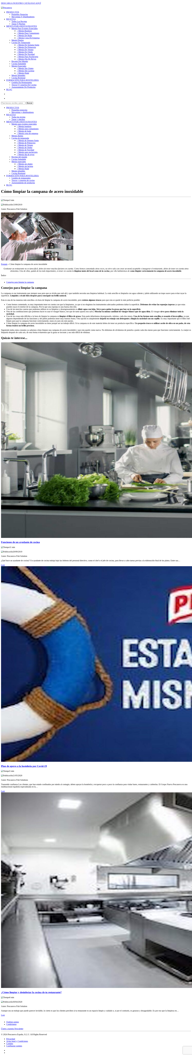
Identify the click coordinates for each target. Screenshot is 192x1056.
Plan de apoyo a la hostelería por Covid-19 (24, 766)
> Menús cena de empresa (28, 38)
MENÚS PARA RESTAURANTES (21, 26)
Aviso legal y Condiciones (17, 1041)
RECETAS (11, 19)
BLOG (9, 89)
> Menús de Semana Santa (28, 45)
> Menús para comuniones (28, 33)
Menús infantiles (18, 75)
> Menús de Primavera (26, 47)
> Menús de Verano (25, 49)
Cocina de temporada (20, 42)
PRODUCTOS (12, 12)
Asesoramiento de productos (23, 87)
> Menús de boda (24, 35)
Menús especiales (18, 66)
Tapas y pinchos (18, 24)
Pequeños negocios (19, 14)
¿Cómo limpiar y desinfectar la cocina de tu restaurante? (31, 992)
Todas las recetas (19, 21)
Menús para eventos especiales (24, 28)
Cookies (9, 1043)
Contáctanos (11, 1024)
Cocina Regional (18, 78)
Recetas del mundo (19, 61)
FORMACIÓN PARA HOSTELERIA (22, 80)
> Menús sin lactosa (25, 71)
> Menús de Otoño (25, 52)
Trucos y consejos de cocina (23, 85)
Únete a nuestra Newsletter (12, 1029)
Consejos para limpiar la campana (20, 282)
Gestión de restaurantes (21, 82)
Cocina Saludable (18, 64)
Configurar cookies (14, 1046)
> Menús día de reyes (26, 59)
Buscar (29, 103)
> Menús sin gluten (25, 68)
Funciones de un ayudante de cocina (20, 542)
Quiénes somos (12, 1022)
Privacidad (10, 1039)
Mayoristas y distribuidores (22, 17)
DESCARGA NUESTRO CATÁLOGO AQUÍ (21, 3)
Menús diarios (17, 40)
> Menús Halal (23, 73)
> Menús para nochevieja (27, 57)
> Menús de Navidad (26, 54)
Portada (4, 264)
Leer (3, 565)
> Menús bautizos (24, 31)
